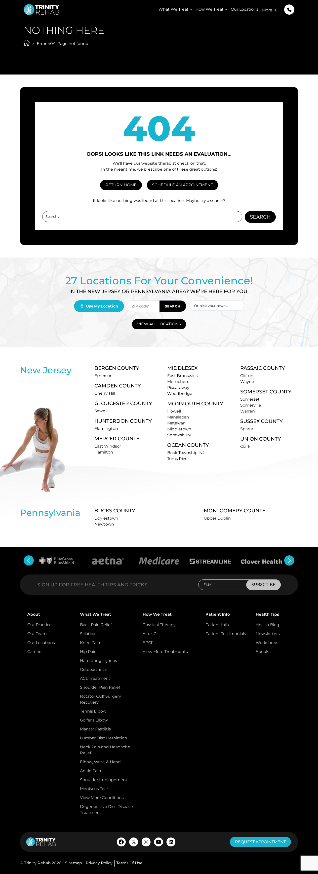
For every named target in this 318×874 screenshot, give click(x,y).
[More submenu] (275, 10)
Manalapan (178, 417)
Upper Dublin (217, 518)
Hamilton (103, 452)
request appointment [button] (260, 841)
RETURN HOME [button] (121, 185)
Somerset (250, 399)
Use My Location (102, 306)
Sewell (100, 411)
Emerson (103, 375)
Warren (247, 411)
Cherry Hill (104, 393)
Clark (245, 446)
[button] (289, 9)
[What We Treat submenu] (191, 9)
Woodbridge (179, 393)
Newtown (104, 524)
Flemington (106, 428)
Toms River (178, 458)
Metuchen (177, 381)
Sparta (246, 428)
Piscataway (178, 387)
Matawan (176, 423)
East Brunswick (182, 375)
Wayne (247, 381)
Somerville (250, 405)
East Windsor (107, 446)
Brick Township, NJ (185, 452)
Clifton (246, 375)
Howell (174, 411)
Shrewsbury (179, 435)
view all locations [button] (159, 324)
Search (260, 217)
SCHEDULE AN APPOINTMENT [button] (182, 185)
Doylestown (106, 518)
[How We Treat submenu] (226, 9)
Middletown (179, 429)
